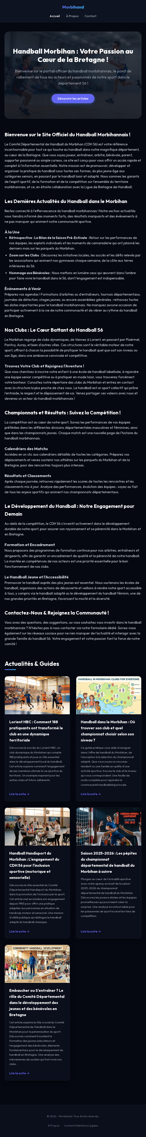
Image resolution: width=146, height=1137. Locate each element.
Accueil (55, 16)
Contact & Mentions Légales (81, 1125)
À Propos (72, 16)
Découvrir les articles (73, 98)
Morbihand (73, 7)
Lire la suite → (19, 794)
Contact (90, 16)
